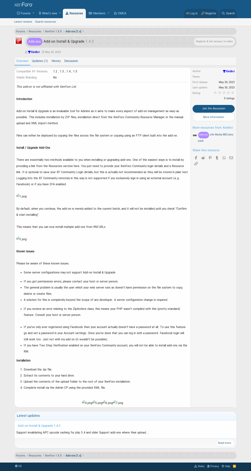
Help (227, 466)
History (56, 61)
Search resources (45, 22)
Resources (76, 13)
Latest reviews (23, 22)
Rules (201, 466)
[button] (33, 13)
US (20, 466)
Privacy (214, 466)
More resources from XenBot (213, 128)
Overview (22, 61)
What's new (49, 13)
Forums (26, 13)
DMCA (122, 13)
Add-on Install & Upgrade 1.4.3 (39, 426)
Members (99, 13)
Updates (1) (40, 61)
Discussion (71, 61)
